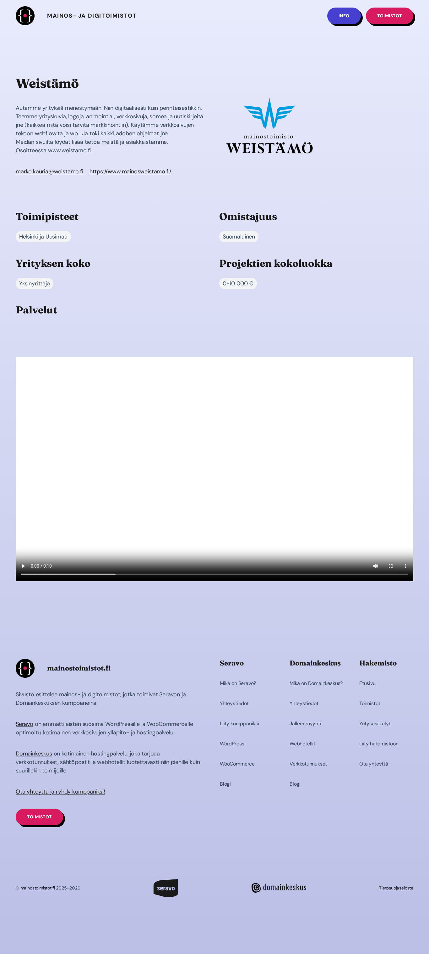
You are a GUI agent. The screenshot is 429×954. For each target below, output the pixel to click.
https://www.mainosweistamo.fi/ (131, 171)
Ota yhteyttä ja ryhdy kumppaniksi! (60, 791)
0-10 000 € (238, 283)
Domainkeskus (34, 753)
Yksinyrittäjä (34, 283)
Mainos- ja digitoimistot (92, 16)
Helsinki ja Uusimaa (43, 236)
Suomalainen (239, 236)
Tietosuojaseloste (396, 888)
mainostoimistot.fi (37, 888)
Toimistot (389, 16)
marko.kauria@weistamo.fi (49, 171)
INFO (344, 16)
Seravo (24, 724)
